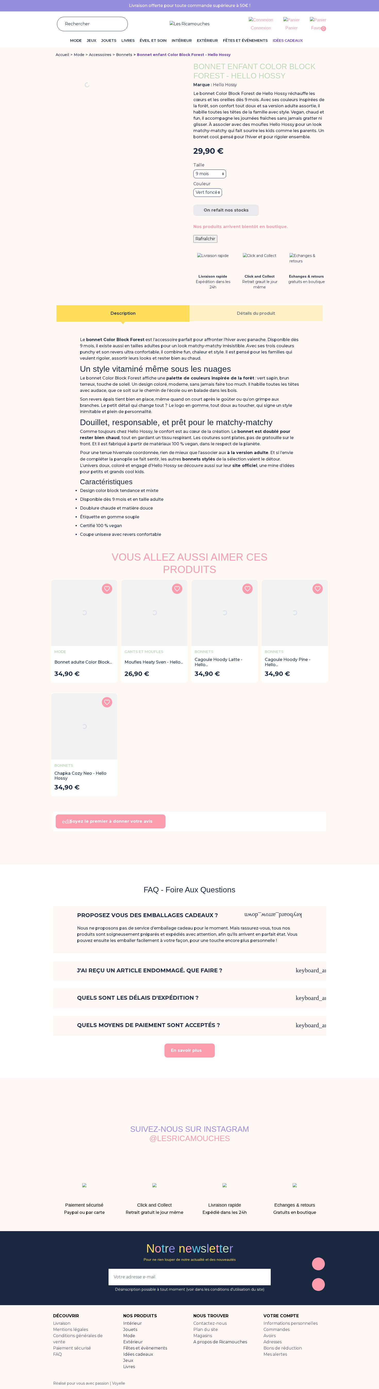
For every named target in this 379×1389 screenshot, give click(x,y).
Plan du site (205, 1329)
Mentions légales (70, 1329)
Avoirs (269, 1335)
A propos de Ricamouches (220, 1341)
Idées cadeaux (138, 1354)
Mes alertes (275, 1354)
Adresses (272, 1341)
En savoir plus (187, 1050)
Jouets (130, 1329)
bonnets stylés (198, 459)
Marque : (202, 84)
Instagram (318, 1284)
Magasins (202, 1335)
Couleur (202, 183)
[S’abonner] (262, 1277)
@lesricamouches (189, 1138)
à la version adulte (247, 452)
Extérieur (133, 1341)
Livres (129, 1366)
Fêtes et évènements (145, 1348)
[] (118, 24)
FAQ (57, 1354)
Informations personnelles (290, 1323)
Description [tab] (123, 313)
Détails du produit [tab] (256, 313)
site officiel (244, 465)
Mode (129, 1335)
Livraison (61, 1323)
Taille (198, 165)
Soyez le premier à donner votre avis (108, 821)
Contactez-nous (210, 1323)
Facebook (318, 1263)
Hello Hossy (225, 84)
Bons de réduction (282, 1348)
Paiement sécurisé (72, 1348)
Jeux (128, 1360)
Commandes (276, 1329)
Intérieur (132, 1323)
